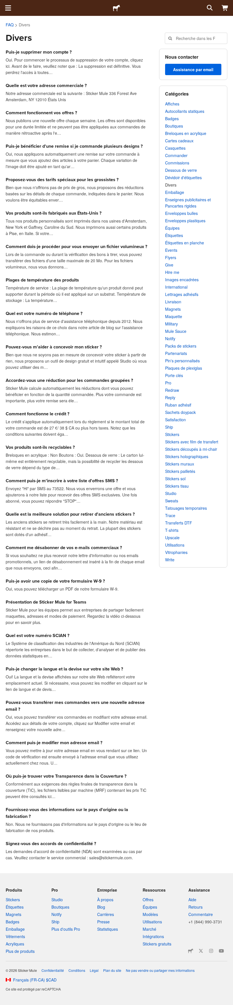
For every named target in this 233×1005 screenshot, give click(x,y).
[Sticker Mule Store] (190, 950)
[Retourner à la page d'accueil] (116, 8)
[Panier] (225, 8)
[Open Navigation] (8, 8)
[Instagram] (211, 950)
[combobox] (196, 38)
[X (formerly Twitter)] (201, 950)
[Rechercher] (209, 8)
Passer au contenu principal (4, 4)
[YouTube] (221, 950)
